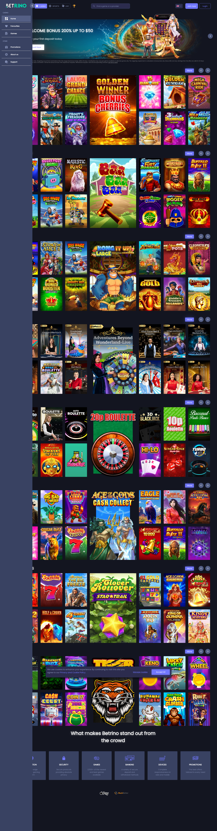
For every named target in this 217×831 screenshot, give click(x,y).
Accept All (160, 672)
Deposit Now (35, 47)
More (189, 70)
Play (51, 85)
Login (205, 6)
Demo (51, 91)
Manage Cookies (140, 672)
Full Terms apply (115, 62)
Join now (191, 6)
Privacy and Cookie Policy (72, 672)
